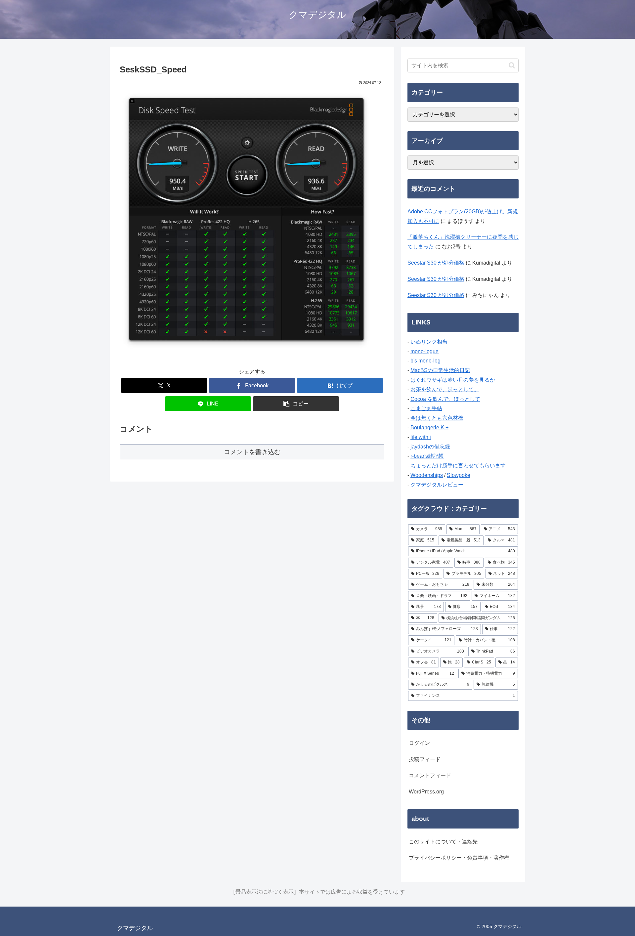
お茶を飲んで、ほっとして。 (444, 389)
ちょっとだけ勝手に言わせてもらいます (458, 465)
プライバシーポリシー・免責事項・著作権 (459, 858)
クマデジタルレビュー (436, 485)
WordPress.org (426, 791)
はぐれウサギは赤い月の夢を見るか (452, 380)
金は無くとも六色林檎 (436, 418)
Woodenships (426, 475)
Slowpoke (458, 475)
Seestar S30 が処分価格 (435, 263)
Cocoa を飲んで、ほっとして (445, 399)
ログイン (419, 743)
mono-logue (424, 351)
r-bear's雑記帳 (427, 456)
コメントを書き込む (252, 451)
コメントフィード (430, 775)
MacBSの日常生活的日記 (440, 370)
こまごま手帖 (426, 408)
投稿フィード (425, 759)
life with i (420, 437)
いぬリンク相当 (428, 342)
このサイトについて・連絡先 (443, 841)
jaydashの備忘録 (430, 446)
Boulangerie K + (429, 427)
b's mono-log (425, 360)
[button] (296, 403)
